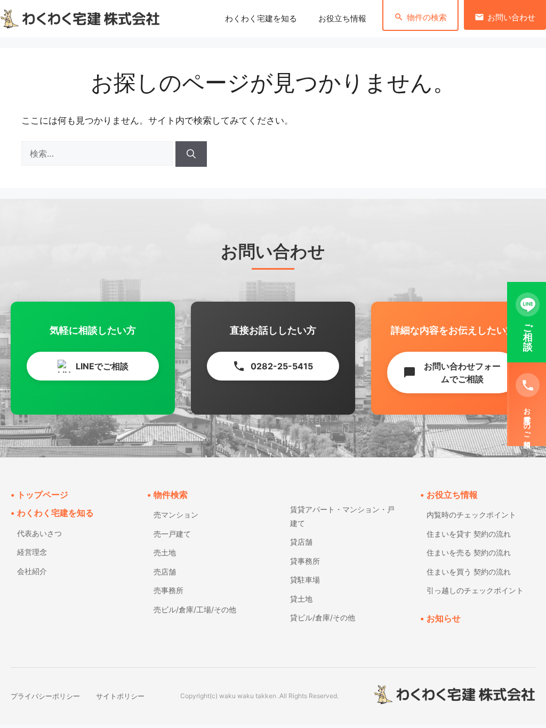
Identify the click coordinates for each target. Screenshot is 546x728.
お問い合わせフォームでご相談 (452, 372)
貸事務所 (305, 560)
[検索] (191, 154)
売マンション (176, 514)
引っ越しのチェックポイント (475, 590)
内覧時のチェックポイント (471, 514)
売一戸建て (172, 533)
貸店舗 (301, 541)
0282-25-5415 (272, 366)
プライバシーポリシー (45, 696)
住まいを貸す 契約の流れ (469, 533)
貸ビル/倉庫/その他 (322, 617)
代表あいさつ (39, 533)
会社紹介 (32, 571)
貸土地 (301, 598)
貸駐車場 (305, 579)
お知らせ (444, 618)
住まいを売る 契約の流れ (469, 552)
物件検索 (171, 494)
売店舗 (165, 571)
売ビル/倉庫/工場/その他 (195, 609)
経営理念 (32, 551)
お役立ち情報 (342, 18)
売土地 (165, 552)
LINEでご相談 (102, 366)
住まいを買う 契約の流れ (469, 571)
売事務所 (168, 590)
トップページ (42, 494)
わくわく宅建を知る (261, 18)
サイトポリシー (120, 696)
